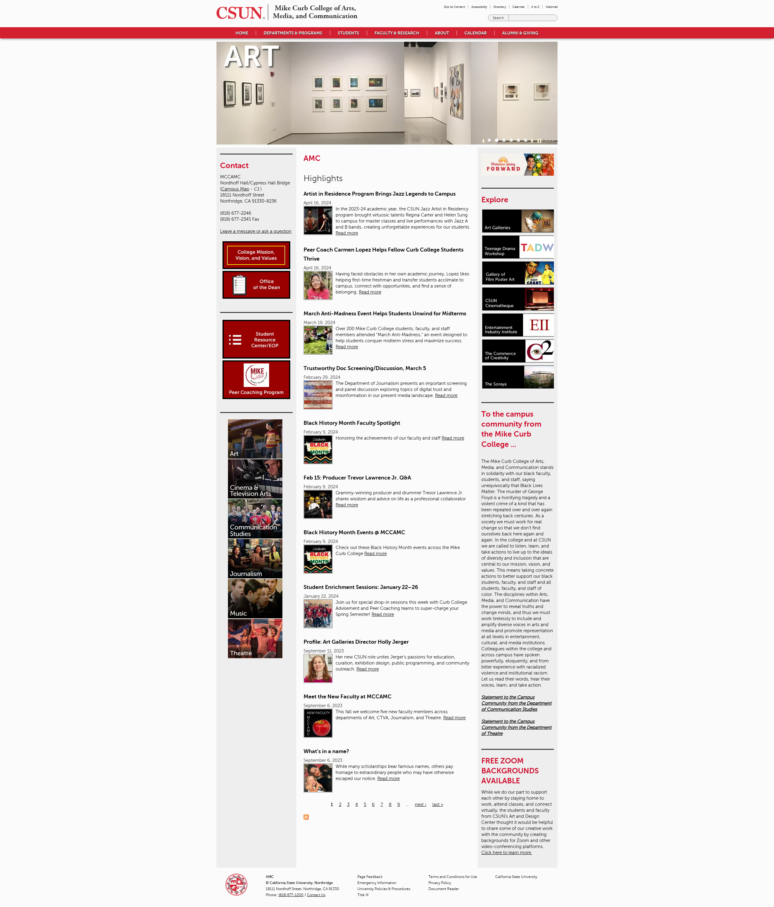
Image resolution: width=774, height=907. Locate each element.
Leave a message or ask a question (255, 231)
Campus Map (235, 189)
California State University (516, 877)
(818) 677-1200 (291, 895)
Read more (347, 233)
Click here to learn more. (506, 852)
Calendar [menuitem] (518, 6)
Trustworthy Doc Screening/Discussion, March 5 (365, 368)
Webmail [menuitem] (552, 6)
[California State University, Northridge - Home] (239, 13)
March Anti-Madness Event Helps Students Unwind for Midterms (385, 313)
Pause (548, 140)
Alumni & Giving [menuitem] (520, 33)
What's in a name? (326, 751)
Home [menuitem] (242, 33)
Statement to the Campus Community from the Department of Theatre (516, 727)
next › (420, 804)
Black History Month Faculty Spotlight (352, 423)
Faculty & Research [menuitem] (397, 33)
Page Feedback (369, 877)
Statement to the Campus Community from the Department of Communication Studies (516, 703)
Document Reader (443, 889)
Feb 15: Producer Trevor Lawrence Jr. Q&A (357, 478)
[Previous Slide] (483, 140)
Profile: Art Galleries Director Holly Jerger (356, 642)
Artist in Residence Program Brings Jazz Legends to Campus (380, 194)
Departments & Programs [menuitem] (293, 33)
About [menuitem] (442, 33)
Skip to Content (454, 6)
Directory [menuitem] (499, 6)
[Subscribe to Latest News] (308, 816)
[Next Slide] (532, 140)
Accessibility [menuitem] (479, 6)
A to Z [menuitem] (535, 6)
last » (437, 804)
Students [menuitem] (348, 33)
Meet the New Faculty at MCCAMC (348, 697)
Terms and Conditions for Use (452, 877)
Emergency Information (376, 883)
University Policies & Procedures (383, 889)
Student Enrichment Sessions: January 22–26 (361, 587)
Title (363, 895)
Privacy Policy (439, 883)
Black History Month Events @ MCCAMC (354, 532)
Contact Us (316, 895)
